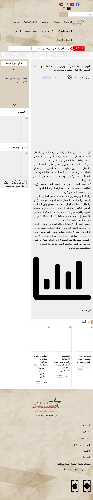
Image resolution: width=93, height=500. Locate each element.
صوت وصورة (19, 147)
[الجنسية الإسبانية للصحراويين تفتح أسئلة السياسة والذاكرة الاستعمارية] (61, 328)
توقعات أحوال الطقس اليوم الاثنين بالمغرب (53, 48)
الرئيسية (87, 425)
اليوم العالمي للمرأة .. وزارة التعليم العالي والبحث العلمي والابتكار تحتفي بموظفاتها (15, 183)
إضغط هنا (68, 469)
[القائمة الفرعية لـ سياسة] (52, 22)
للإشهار (87, 451)
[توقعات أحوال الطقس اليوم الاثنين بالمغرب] (83, 328)
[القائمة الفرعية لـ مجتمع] (41, 22)
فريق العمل (85, 438)
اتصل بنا (87, 456)
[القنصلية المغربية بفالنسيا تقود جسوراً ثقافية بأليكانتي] (24, 153)
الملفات (22, 111)
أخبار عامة (63, 78)
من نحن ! (86, 431)
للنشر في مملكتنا (82, 445)
